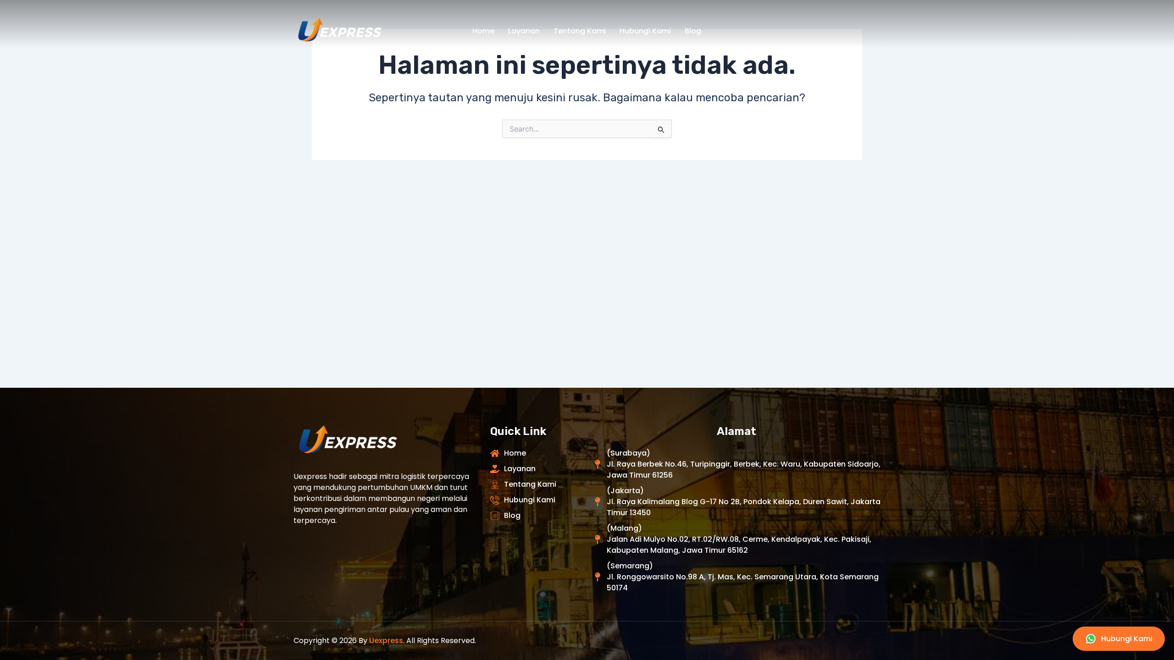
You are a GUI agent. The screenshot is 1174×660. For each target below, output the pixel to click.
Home (483, 31)
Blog (693, 31)
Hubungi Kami (645, 31)
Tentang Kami (580, 31)
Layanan (524, 31)
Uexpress (386, 640)
